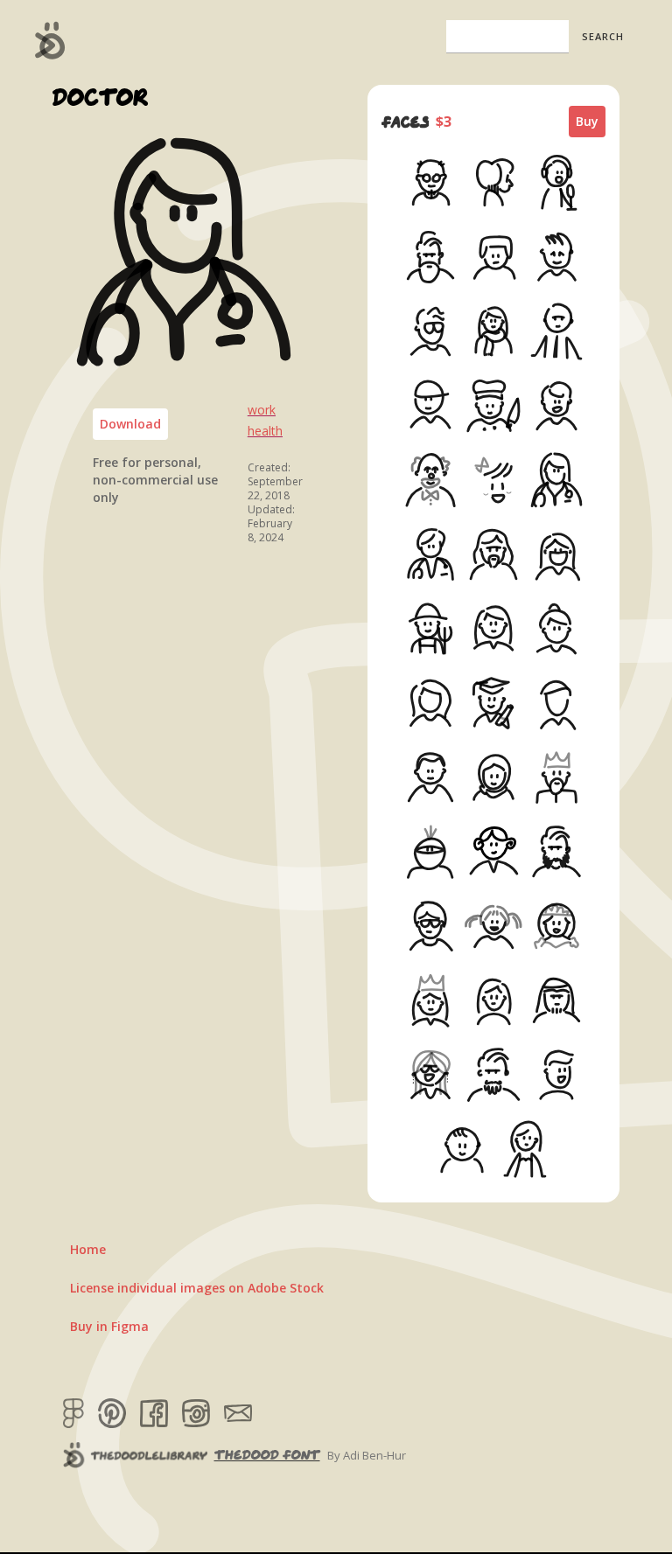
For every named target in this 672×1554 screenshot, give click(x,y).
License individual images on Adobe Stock (197, 1287)
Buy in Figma (109, 1326)
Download (130, 423)
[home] (50, 40)
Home (88, 1249)
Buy (587, 121)
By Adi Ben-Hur (366, 1455)
